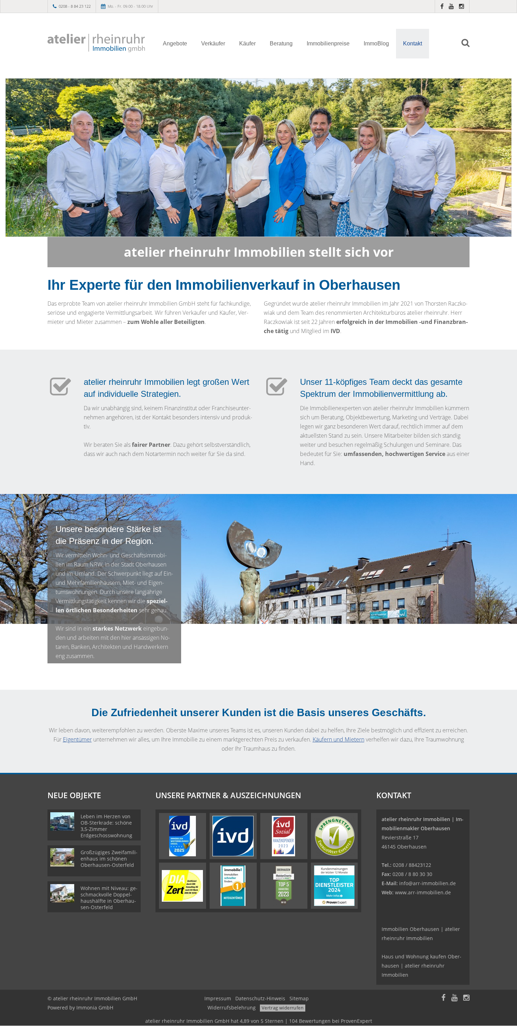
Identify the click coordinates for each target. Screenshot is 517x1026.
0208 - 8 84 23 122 (75, 6)
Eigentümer (77, 739)
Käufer (247, 43)
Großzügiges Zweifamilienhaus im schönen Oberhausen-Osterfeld (109, 858)
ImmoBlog (376, 43)
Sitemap (299, 998)
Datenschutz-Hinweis (260, 998)
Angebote (175, 43)
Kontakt (412, 43)
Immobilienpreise (328, 43)
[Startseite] (96, 43)
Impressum (217, 998)
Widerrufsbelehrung (232, 1007)
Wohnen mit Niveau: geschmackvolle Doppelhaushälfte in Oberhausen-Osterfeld (109, 898)
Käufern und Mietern (338, 739)
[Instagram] (461, 6)
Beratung (281, 43)
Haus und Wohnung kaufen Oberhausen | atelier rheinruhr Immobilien (421, 965)
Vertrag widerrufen (283, 1008)
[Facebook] (441, 6)
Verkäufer (213, 43)
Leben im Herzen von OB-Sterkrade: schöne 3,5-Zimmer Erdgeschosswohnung (106, 826)
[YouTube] (451, 6)
